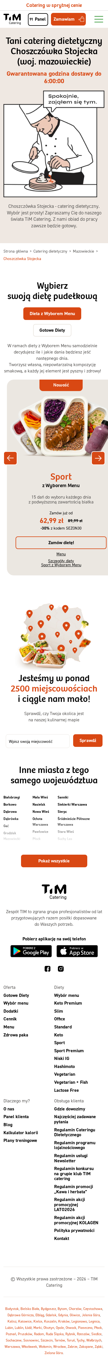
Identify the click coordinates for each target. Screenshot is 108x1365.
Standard (63, 1027)
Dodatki (10, 1011)
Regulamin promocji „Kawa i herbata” (73, 1189)
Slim (58, 1011)
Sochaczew (14, 1340)
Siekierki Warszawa (72, 804)
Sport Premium (69, 1051)
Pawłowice (40, 831)
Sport (59, 1043)
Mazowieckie (84, 251)
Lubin (9, 1328)
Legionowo (79, 1321)
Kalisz (11, 1321)
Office (59, 1019)
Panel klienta (16, 1117)
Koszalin (50, 1321)
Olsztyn (48, 1328)
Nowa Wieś (41, 811)
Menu (61, 553)
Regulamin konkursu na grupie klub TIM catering (74, 1174)
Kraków (64, 1321)
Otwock (71, 1328)
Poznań (11, 1334)
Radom (39, 1334)
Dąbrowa (10, 811)
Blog (7, 1125)
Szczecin (47, 1340)
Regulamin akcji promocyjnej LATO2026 (69, 1205)
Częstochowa (92, 1309)
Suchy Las (65, 839)
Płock (37, 839)
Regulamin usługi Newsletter (71, 1158)
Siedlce (96, 1334)
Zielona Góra (54, 1353)
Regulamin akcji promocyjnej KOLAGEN (76, 1220)
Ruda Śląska (55, 1334)
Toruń (71, 1340)
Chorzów (75, 1309)
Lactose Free (66, 1090)
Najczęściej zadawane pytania (75, 1119)
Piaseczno (85, 1328)
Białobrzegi (11, 797)
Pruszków (40, 846)
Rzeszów (83, 1334)
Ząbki (99, 1347)
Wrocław (59, 1347)
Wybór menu (15, 1003)
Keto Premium (68, 1003)
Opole (60, 1328)
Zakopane (86, 1347)
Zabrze (72, 1347)
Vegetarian (64, 1074)
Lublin (19, 1328)
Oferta (9, 987)
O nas (8, 1109)
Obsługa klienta (69, 1101)
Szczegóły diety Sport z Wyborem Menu (61, 562)
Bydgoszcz (48, 1309)
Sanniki (63, 797)
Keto (58, 1035)
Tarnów (59, 1340)
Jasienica (10, 846)
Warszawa (65, 846)
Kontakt (61, 1238)
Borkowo (9, 804)
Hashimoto (64, 1066)
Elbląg (39, 1315)
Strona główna (16, 251)
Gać (6, 826)
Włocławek (29, 1347)
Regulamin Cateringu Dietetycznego (74, 1132)
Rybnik (70, 1334)
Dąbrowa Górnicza (20, 1315)
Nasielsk (39, 804)
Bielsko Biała (29, 1309)
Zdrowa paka (15, 1035)
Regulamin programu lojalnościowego (74, 1145)
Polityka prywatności (74, 1231)
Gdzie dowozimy (69, 1109)
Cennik (10, 1019)
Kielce (37, 1321)
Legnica (94, 1321)
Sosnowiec (31, 1340)
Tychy (81, 1340)
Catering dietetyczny (51, 251)
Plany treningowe (20, 1141)
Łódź (28, 1328)
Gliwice (75, 1315)
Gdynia (63, 1315)
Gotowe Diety (16, 995)
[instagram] (61, 969)
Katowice (25, 1321)
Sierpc (62, 811)
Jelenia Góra (91, 1315)
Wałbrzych (93, 1340)
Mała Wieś (40, 797)
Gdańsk (51, 1315)
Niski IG (61, 1059)
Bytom (62, 1309)
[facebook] (47, 969)
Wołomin (45, 1347)
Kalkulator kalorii (20, 1133)
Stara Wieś (66, 831)
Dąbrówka (10, 819)
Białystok (12, 1309)
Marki (37, 1328)
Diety (59, 987)
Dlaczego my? (16, 1101)
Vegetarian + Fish (71, 1082)
